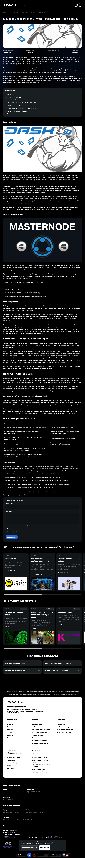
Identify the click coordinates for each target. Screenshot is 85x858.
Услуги (9, 732)
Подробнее (50, 843)
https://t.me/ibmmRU (10, 812)
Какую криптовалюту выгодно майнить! (15, 495)
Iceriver (9, 766)
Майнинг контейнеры (40, 743)
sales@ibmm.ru (9, 792)
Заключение (10, 114)
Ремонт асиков (37, 735)
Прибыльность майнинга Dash (16, 105)
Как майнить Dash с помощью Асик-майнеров (21, 102)
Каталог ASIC (37, 724)
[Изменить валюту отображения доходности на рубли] (63, 854)
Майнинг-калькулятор (65, 727)
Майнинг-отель (37, 727)
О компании (11, 724)
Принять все (44, 847)
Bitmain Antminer (13, 757)
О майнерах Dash (12, 100)
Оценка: (8, 528)
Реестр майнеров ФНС (40, 740)
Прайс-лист (61, 724)
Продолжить (11, 537)
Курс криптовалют (64, 732)
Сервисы (10, 735)
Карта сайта (11, 738)
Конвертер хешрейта (65, 729)
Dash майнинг (11, 94)
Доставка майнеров (39, 732)
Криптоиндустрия (22, 12)
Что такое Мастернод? (14, 97)
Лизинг (34, 738)
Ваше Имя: (9, 503)
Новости (12, 12)
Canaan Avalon (12, 763)
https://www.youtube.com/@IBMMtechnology (10, 820)
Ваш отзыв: (9, 511)
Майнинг (32, 12)
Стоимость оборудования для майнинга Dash (21, 108)
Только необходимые (29, 847)
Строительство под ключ (41, 729)
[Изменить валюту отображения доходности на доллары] (66, 854)
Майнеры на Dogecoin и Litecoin (41, 765)
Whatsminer (11, 760)
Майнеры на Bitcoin (39, 757)
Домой (5, 12)
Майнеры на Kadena (39, 772)
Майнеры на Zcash (39, 769)
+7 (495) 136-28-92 (33, 792)
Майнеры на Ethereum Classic (40, 761)
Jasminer (10, 768)
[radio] (7, 531)
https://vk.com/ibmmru (34, 812)
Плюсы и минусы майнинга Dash (17, 111)
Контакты (10, 727)
